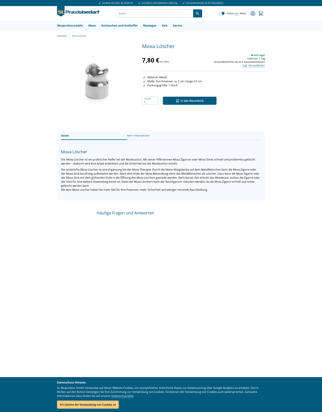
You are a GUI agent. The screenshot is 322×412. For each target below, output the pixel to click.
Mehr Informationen (138, 135)
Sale (164, 25)
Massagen (149, 25)
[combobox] (154, 13)
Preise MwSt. (237, 13)
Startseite (62, 35)
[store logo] (78, 13)
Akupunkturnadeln (70, 25)
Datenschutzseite (122, 396)
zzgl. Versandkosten (254, 65)
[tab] (94, 135)
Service (177, 25)
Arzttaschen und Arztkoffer (119, 25)
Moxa (92, 25)
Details (65, 135)
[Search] (197, 13)
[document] (161, 394)
